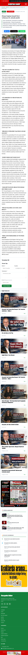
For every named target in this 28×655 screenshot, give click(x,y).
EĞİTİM (2, 619)
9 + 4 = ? (7, 280)
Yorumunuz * (4, 271)
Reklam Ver (3, 630)
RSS (2, 637)
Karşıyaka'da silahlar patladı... (11, 542)
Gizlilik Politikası (4, 633)
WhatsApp (22, 31)
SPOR (2, 611)
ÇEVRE (2, 617)
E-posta (16, 265)
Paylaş (7, 31)
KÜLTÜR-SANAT (4, 615)
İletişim (2, 631)
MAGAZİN (3, 620)
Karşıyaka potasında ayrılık (13, 522)
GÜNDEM (3, 609)
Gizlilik (23, 652)
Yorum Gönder (6, 285)
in (7, 603)
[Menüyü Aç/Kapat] (26, 4)
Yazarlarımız (3, 640)
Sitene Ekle (3, 639)
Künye (2, 628)
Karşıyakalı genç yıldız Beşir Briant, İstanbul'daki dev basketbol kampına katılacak (15, 516)
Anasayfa (3, 7)
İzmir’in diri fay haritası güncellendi (12, 546)
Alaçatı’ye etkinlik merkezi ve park (11, 560)
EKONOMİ (3, 613)
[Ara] (2, 4)
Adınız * (3, 265)
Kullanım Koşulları (4, 635)
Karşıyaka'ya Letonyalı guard (10, 550)
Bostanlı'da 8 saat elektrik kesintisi (12, 538)
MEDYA (7, 7)
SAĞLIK (2, 622)
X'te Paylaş (14, 31)
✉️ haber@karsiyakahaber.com (7, 648)
